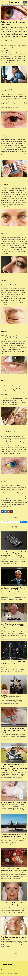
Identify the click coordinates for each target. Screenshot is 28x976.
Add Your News (4, 967)
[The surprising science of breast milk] (14, 791)
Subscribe (23, 521)
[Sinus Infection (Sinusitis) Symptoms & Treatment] (14, 925)
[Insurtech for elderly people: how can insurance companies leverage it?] (14, 823)
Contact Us (16, 973)
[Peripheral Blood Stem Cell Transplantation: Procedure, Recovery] (14, 857)
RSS (3, 969)
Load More (14, 953)
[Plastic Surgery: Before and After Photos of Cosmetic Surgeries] (14, 891)
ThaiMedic (14, 1)
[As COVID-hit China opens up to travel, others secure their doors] (14, 684)
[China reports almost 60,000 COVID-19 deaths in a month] (14, 650)
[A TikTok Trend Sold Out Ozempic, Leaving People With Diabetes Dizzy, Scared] (14, 717)
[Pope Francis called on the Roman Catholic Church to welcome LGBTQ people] (14, 612)
